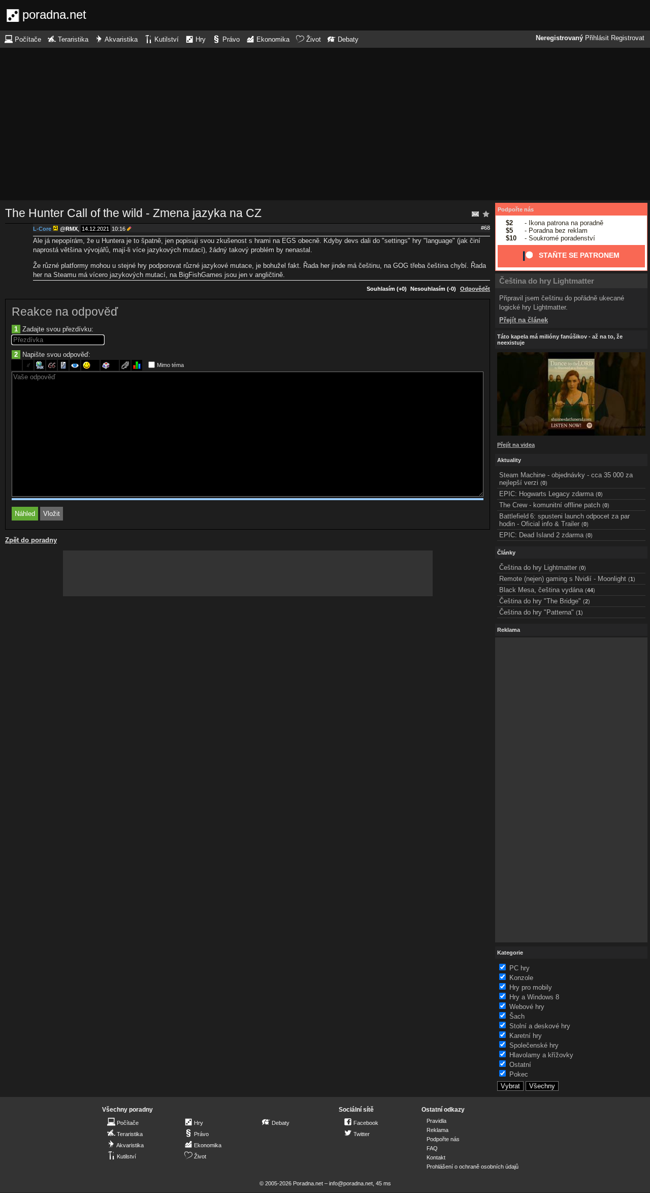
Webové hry (526, 1007)
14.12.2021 (95, 229)
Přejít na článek (523, 320)
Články (506, 552)
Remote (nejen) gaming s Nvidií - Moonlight (562, 579)
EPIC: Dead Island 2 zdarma (541, 535)
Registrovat (627, 38)
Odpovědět (475, 289)
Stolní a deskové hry (539, 1026)
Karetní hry (525, 1035)
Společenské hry (534, 1045)
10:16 (118, 229)
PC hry (519, 968)
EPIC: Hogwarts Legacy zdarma (546, 494)
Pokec (518, 1074)
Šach (517, 1016)
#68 (485, 228)
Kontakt (436, 1157)
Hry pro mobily (530, 987)
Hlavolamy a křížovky (541, 1055)
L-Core (42, 229)
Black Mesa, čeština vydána (541, 590)
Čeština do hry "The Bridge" (540, 601)
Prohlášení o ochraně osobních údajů (472, 1167)
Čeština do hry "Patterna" (536, 612)
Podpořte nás (516, 209)
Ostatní (520, 1064)
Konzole (521, 978)
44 (590, 590)
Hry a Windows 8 (534, 997)
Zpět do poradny (31, 540)
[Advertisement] (325, 124)
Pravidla (436, 1121)
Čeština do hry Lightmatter (546, 281)
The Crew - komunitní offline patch (549, 505)
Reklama (437, 1130)
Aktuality (509, 460)
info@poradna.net (351, 1183)
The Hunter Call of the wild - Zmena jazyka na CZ (133, 213)
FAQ (432, 1148)
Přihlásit (597, 38)
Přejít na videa (516, 445)
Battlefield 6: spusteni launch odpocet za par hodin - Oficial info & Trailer (564, 520)
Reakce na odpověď (65, 311)
